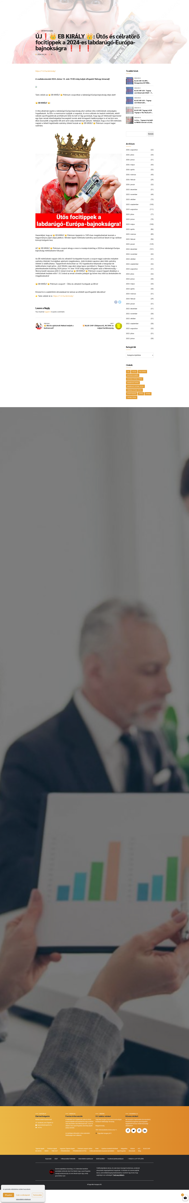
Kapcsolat (48, 1159)
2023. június (130, 338)
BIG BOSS (38, 1151)
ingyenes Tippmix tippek (134, 379)
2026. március (131, 175)
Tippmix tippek (131, 397)
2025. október (131, 199)
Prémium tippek (52, 1148)
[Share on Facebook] (115, 302)
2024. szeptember (132, 264)
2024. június (130, 279)
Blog (139, 1151)
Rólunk (132, 1148)
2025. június (130, 219)
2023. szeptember (132, 324)
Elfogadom (8, 1195)
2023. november (131, 314)
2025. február (130, 239)
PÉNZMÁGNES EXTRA (79, 1151)
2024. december (131, 249)
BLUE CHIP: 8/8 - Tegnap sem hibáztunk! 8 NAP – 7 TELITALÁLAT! (142, 91)
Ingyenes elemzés (132, 375)
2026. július (130, 155)
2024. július (130, 274)
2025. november (131, 194)
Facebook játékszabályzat (116, 1159)
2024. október (131, 259)
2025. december (131, 189)
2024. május (130, 284)
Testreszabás (37, 1195)
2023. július (130, 333)
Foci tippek (142, 371)
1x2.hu (134, 371)
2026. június (130, 160)
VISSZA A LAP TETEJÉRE (136, 1159)
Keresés (150, 134)
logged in (47, 312)
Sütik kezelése (100, 1159)
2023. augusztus (132, 328)
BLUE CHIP (146, 1148)
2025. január (130, 244)
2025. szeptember (132, 204)
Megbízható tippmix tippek (135, 386)
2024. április (130, 289)
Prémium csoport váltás (85, 1148)
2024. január (130, 304)
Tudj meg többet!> (118, 1175)
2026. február (130, 180)
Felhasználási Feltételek (68, 1159)
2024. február (130, 299)
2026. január (130, 184)
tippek (141, 393)
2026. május (130, 165)
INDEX (46, 1151)
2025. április (130, 229)
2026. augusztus (132, 150)
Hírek (96, 1148)
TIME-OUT (54, 1151)
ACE (139, 1148)
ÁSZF (56, 1159)
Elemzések (132, 1151)
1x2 (128, 371)
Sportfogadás (47, 31)
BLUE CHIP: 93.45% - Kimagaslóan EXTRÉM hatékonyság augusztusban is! (143, 82)
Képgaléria (124, 1148)
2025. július (130, 214)
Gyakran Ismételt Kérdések (109, 1148)
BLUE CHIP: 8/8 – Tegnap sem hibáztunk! (142, 101)
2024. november (131, 254)
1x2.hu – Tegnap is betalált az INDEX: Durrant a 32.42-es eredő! (143, 121)
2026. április (130, 170)
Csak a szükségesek (23, 1195)
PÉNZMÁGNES (65, 1151)
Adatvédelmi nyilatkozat (23, 1199)
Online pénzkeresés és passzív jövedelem (101, 1151)
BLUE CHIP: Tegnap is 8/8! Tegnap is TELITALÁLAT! (143, 111)
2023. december (131, 309)
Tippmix (148, 393)
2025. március (131, 234)
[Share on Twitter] (119, 302)
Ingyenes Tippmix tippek (67, 1148)
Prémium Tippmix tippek (134, 390)
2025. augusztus (132, 209)
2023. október (131, 319)
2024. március (131, 294)
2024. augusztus (132, 269)
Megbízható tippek (133, 382)
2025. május (130, 224)
